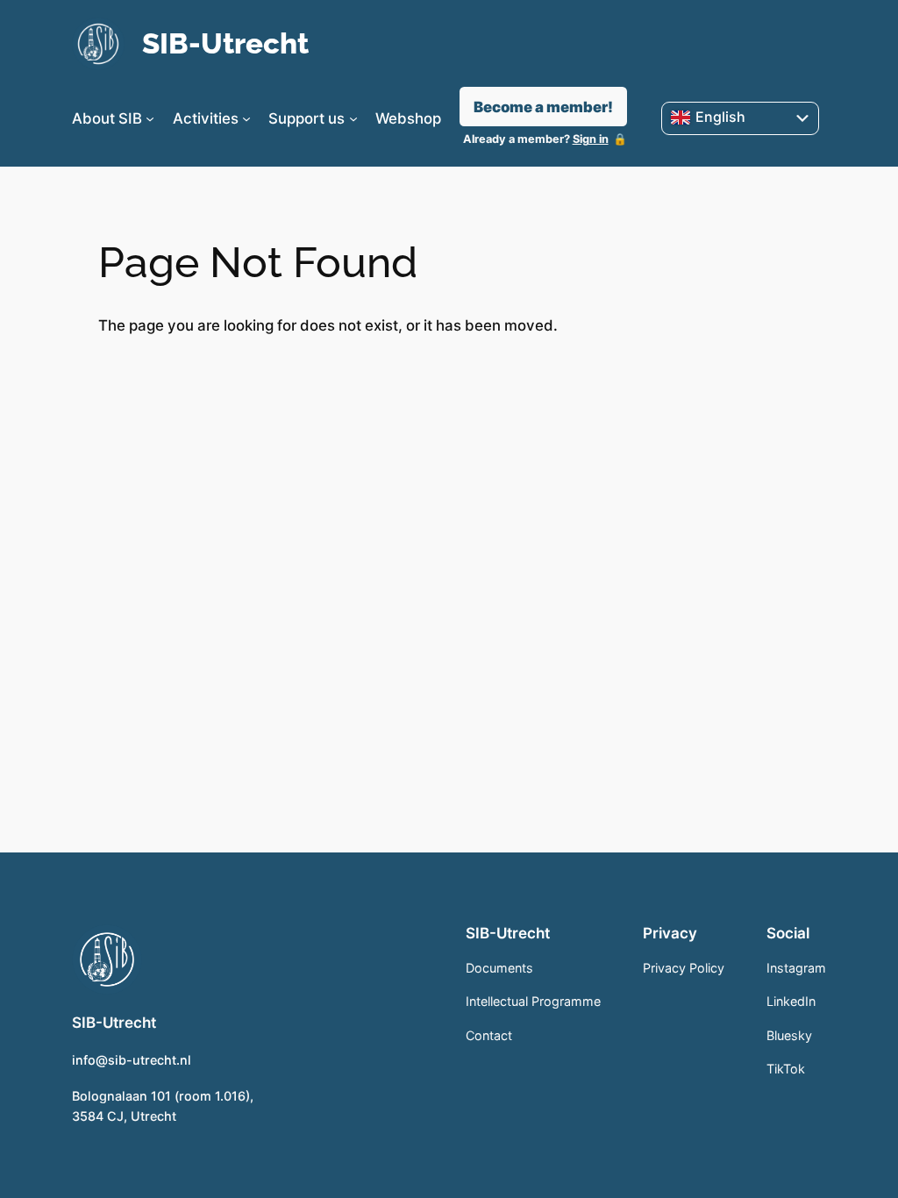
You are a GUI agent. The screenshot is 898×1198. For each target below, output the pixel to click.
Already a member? (536, 139)
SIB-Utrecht (225, 43)
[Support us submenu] (353, 118)
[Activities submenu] (246, 118)
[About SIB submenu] (150, 118)
